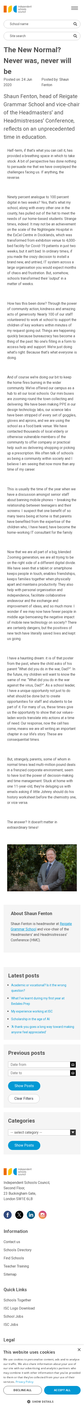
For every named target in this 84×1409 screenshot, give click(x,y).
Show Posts (24, 1086)
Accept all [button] (62, 1390)
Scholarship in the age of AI (30, 1019)
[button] (42, 1401)
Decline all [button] (22, 1390)
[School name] (75, 24)
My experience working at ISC (32, 1011)
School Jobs (13, 1316)
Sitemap (10, 1274)
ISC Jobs (11, 1324)
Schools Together (17, 1300)
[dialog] (42, 1377)
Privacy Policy (24, 1382)
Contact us (12, 1242)
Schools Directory (18, 1250)
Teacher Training (16, 1266)
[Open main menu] (74, 8)
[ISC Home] (18, 9)
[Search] (75, 36)
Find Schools (14, 1258)
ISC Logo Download (19, 1308)
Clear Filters (23, 1098)
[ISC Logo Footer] (42, 1171)
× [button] (79, 1350)
